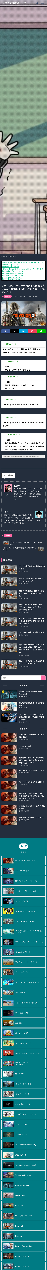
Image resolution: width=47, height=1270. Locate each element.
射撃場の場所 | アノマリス (10, 267)
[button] (5, 331)
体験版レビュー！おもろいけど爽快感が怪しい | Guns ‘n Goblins (23, 262)
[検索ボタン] (37, 3)
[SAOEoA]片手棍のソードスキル (12, 275)
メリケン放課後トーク (14, 3)
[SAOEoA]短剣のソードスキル (12, 278)
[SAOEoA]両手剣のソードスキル (12, 273)
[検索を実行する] (43, 677)
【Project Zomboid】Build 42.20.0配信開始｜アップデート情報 (23, 269)
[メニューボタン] (43, 3)
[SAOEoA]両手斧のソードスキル (12, 271)
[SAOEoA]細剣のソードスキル (12, 280)
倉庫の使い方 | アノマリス (10, 264)
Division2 (7, 296)
